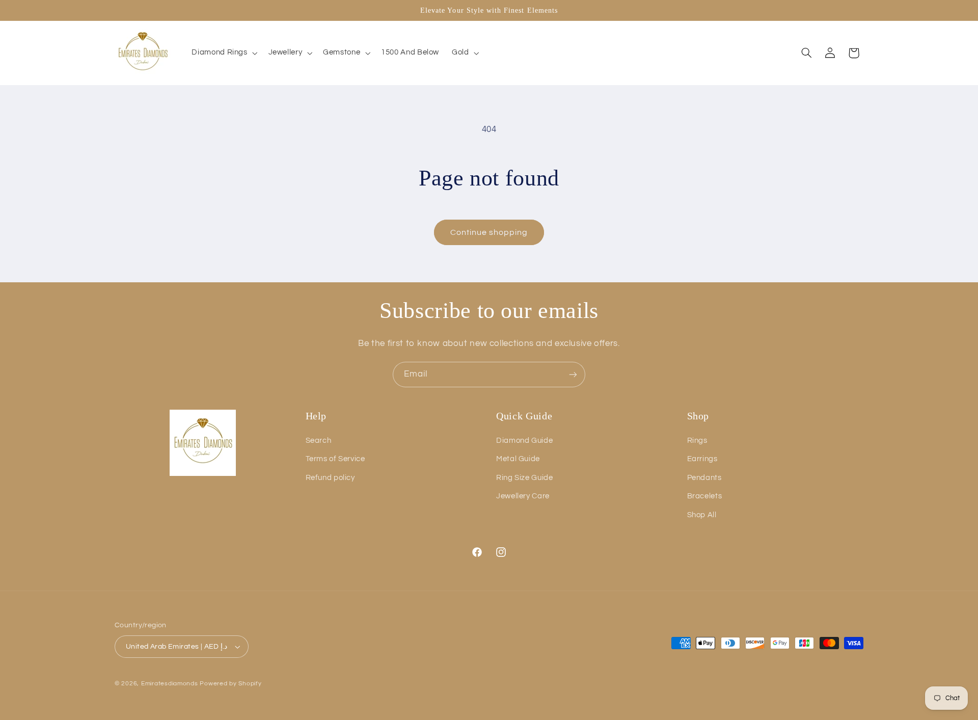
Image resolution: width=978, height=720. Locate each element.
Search (319, 440)
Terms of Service (335, 459)
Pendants (704, 478)
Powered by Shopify (230, 683)
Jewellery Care (523, 496)
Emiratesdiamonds (169, 683)
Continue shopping (489, 232)
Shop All (702, 515)
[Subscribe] (573, 374)
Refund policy (330, 478)
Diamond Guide (524, 440)
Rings (697, 440)
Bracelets (704, 496)
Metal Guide (518, 459)
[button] (223, 53)
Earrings (702, 459)
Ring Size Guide (524, 478)
